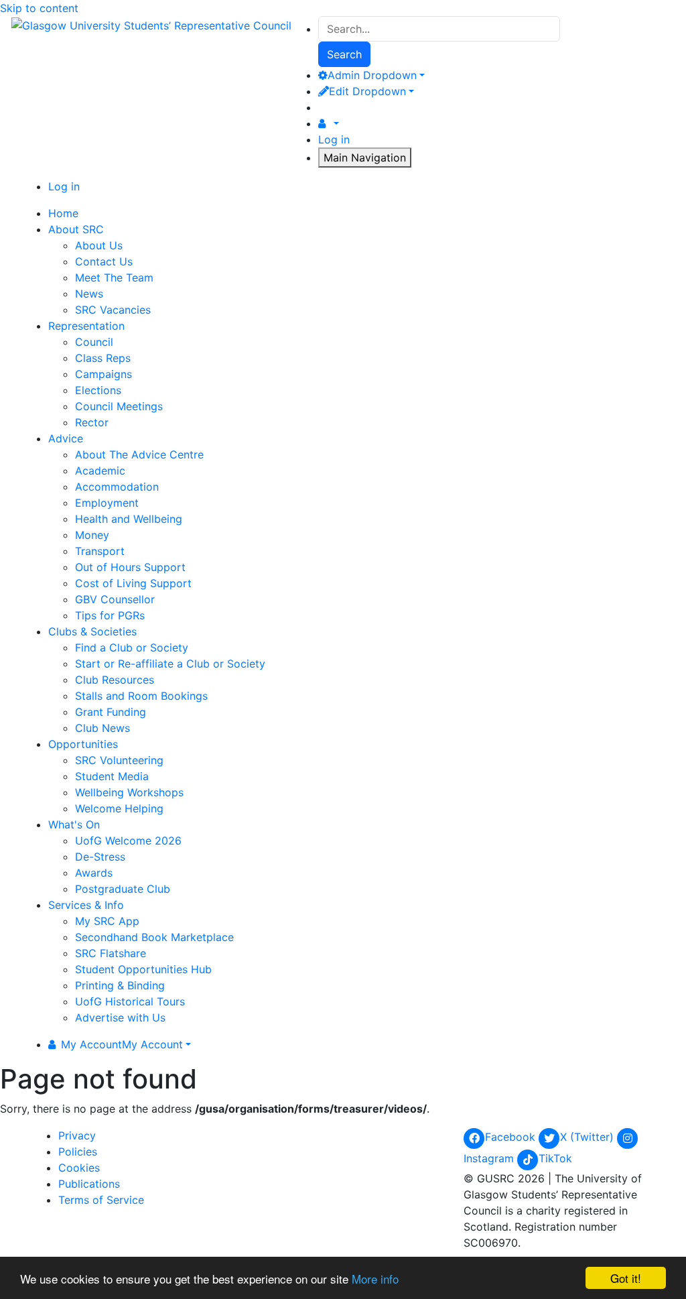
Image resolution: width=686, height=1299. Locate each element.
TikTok (555, 1158)
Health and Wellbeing (128, 518)
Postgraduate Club (122, 888)
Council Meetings (119, 406)
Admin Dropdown (372, 75)
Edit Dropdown (367, 91)
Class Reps (103, 358)
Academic (100, 470)
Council (94, 342)
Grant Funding (110, 712)
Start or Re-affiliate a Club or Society (170, 663)
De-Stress (100, 856)
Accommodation (117, 486)
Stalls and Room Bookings (141, 695)
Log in (334, 139)
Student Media (112, 776)
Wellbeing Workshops (129, 792)
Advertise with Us (120, 1017)
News (89, 293)
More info (375, 1278)
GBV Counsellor (115, 599)
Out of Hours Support (130, 567)
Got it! (625, 1278)
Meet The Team (114, 277)
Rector (92, 422)
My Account (122, 1044)
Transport (100, 551)
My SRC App (107, 921)
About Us (99, 245)
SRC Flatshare (110, 953)
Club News (102, 728)
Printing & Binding (120, 985)
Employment (107, 502)
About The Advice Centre (139, 454)
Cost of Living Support (133, 583)
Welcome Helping (119, 808)
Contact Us (104, 261)
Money (92, 535)
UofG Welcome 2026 (128, 840)
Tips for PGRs (110, 615)
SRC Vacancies (113, 309)
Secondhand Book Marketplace (154, 937)
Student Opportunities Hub (143, 969)
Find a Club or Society (131, 647)
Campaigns (103, 374)
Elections (98, 390)
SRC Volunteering (119, 760)
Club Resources (114, 679)
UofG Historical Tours (130, 1001)
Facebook (512, 1136)
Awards (94, 872)
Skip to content (39, 8)
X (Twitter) (588, 1136)
